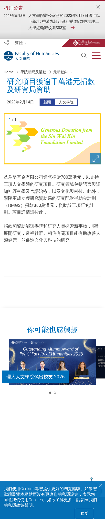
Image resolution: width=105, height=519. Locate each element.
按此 (38, 212)
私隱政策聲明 (20, 505)
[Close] (97, 7)
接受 (84, 513)
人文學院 (66, 101)
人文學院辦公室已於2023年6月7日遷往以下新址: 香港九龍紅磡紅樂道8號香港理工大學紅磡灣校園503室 (64, 21)
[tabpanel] (52, 369)
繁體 (19, 43)
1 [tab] (50, 393)
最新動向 (61, 72)
